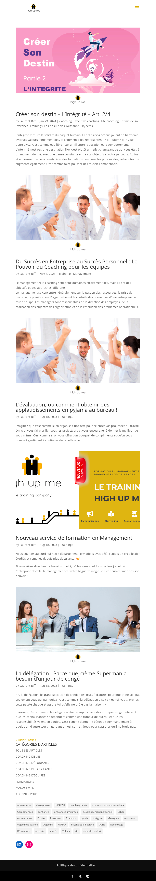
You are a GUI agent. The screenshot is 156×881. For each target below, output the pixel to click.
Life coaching (110, 121)
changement (43, 805)
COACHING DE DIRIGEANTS (34, 769)
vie (76, 831)
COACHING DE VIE (28, 756)
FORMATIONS (25, 782)
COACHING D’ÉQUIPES (30, 775)
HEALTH (60, 805)
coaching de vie (78, 805)
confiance (43, 812)
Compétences (25, 812)
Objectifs (87, 126)
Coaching (65, 121)
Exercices (22, 126)
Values (66, 831)
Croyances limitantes (66, 812)
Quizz (102, 824)
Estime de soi (129, 121)
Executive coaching (86, 121)
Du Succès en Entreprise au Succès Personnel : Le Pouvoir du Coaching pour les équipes (77, 264)
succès (53, 831)
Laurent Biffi (28, 121)
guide (85, 818)
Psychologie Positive (82, 824)
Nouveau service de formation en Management (74, 537)
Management (82, 274)
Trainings (36, 126)
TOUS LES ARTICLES (29, 750)
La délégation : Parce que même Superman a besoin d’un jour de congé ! (71, 676)
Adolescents (24, 805)
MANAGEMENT (26, 788)
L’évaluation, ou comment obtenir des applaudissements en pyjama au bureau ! (66, 407)
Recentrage (116, 824)
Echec (121, 812)
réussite (39, 831)
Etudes (41, 818)
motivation (130, 818)
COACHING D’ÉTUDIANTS (32, 763)
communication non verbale (108, 805)
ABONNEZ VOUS (27, 794)
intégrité (98, 818)
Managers (113, 818)
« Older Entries (26, 740)
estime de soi (24, 818)
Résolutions (23, 831)
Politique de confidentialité (76, 865)
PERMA (62, 824)
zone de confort (92, 831)
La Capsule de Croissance (61, 126)
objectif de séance (27, 824)
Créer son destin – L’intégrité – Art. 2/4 (63, 114)
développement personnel (98, 812)
